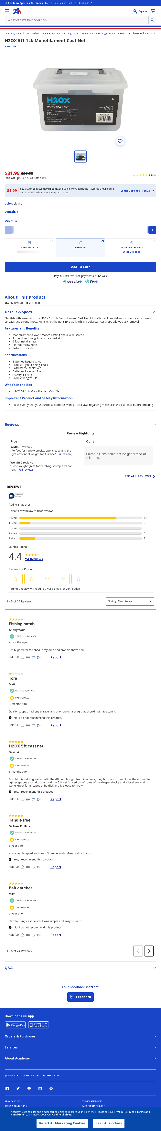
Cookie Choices (61, 1114)
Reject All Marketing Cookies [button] (62, 1123)
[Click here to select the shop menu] (7, 11)
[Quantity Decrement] (9, 230)
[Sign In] (135, 11)
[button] (137, 190)
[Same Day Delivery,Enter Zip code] (131, 248)
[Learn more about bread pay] (91, 281)
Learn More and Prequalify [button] (137, 190)
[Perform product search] (152, 20)
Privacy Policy (122, 1112)
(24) (154, 175)
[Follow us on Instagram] (40, 1088)
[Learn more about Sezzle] (72, 281)
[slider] (80, 100)
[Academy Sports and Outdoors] (17, 11)
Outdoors (23, 33)
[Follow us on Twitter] (18, 1088)
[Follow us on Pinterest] (51, 1088)
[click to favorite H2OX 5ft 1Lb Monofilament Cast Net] (120, 141)
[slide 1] (80, 157)
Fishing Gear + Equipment (46, 33)
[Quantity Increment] (152, 230)
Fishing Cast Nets (107, 33)
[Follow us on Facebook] (7, 1088)
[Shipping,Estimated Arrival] (80, 248)
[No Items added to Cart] (153, 11)
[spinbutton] (80, 230)
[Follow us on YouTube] (29, 1088)
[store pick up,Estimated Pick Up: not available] (29, 248)
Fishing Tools (71, 33)
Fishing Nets (88, 33)
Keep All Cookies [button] (109, 1123)
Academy (10, 33)
